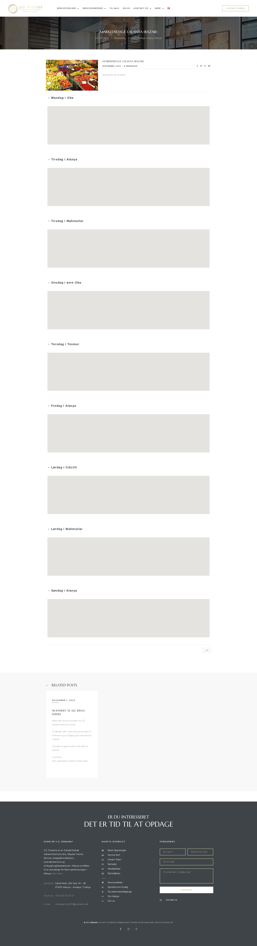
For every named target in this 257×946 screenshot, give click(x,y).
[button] (235, 8)
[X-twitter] (136, 929)
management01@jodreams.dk (71, 904)
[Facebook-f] (120, 929)
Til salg (114, 8)
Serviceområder (93, 8)
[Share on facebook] (197, 66)
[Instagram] (128, 929)
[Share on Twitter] (201, 66)
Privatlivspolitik (164, 922)
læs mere (57, 873)
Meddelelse (131, 66)
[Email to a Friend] (209, 66)
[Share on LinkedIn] (205, 66)
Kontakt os (141, 8)
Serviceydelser (66, 8)
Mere (158, 8)
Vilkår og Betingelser (142, 922)
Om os (126, 8)
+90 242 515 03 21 (64, 895)
